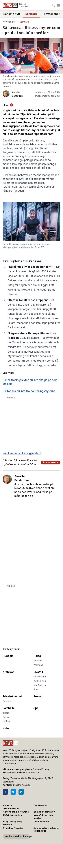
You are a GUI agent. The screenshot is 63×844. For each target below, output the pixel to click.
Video (6, 728)
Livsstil (38, 672)
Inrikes (6, 712)
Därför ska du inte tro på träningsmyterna (29, 391)
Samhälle (31, 13)
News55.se (9, 21)
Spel (36, 708)
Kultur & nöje (39, 681)
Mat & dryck (39, 685)
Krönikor (8, 672)
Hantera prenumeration (11, 807)
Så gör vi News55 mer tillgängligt (46, 829)
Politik (6, 717)
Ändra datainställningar (17, 836)
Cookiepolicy (41, 821)
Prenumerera (50, 462)
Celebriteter (39, 676)
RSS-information (12, 815)
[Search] (53, 5)
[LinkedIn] (21, 792)
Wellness (38, 665)
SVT (22, 178)
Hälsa (37, 655)
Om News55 (40, 805)
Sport (36, 689)
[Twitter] (13, 792)
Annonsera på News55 (16, 811)
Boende (7, 701)
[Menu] (58, 5)
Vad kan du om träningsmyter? (22, 453)
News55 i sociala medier (43, 817)
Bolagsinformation (44, 811)
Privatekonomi (12, 696)
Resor (37, 696)
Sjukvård (37, 660)
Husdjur (8, 655)
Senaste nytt (11, 13)
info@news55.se (22, 785)
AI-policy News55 (13, 828)
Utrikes (6, 721)
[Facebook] (5, 792)
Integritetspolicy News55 (12, 823)
